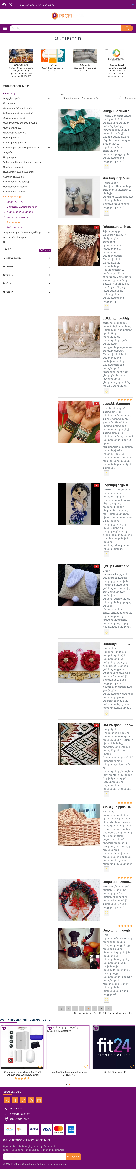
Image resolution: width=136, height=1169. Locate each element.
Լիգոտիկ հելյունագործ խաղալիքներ (118, 485)
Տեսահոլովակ (12, 258)
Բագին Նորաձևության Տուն (118, 111)
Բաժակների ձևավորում (118, 178)
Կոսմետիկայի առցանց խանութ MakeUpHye (69, 1073)
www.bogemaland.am (117, 76)
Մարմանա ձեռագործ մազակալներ (118, 882)
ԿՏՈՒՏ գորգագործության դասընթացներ (118, 725)
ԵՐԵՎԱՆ (8, 274)
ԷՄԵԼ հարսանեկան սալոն (118, 318)
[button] (66, 1084)
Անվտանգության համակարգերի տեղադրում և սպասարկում (22, 1073)
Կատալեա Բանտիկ (118, 644)
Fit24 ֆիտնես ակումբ (114, 1072)
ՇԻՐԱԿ (7, 283)
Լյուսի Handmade (116, 566)
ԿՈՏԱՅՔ (8, 266)
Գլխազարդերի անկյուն (118, 227)
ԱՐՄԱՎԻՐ (8, 291)
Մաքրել (46, 250)
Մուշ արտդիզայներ (118, 930)
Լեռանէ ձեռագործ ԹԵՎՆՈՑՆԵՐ (118, 404)
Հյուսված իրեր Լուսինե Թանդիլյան (118, 807)
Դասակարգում (71, 98)
